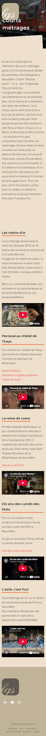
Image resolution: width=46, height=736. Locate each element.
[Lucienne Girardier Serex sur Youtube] (12, 702)
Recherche (27, 732)
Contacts (36, 732)
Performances (30, 729)
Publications (12, 729)
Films (21, 729)
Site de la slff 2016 (13, 465)
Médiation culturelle (13, 732)
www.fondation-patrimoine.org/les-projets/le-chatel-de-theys (20, 375)
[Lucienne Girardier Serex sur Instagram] (19, 702)
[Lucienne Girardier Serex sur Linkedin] (5, 702)
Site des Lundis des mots (17, 550)
